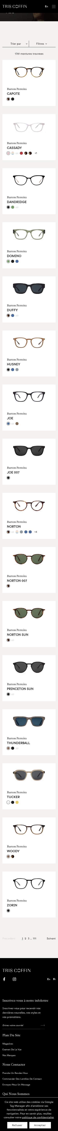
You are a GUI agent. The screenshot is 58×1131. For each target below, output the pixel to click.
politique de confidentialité (38, 1117)
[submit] (42, 1025)
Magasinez (7, 1044)
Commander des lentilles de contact (22, 1079)
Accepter (40, 1125)
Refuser (17, 1125)
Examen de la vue (11, 1049)
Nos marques (9, 1055)
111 (34, 938)
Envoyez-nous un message (16, 1085)
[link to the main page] (14, 6)
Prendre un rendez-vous (15, 1073)
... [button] (31, 938)
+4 (35, 532)
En (46, 6)
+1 (36, 153)
